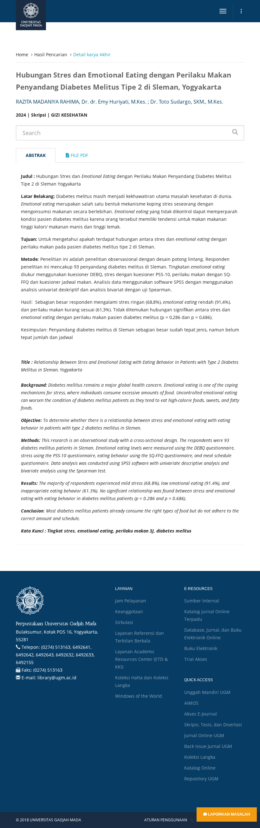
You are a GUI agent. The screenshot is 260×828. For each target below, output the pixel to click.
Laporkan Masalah (228, 814)
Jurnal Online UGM (204, 735)
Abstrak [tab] (36, 155)
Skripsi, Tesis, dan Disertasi (213, 725)
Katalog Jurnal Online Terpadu (207, 615)
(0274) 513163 (47, 670)
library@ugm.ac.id (56, 678)
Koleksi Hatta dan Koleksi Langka (141, 681)
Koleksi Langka (199, 757)
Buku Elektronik (200, 648)
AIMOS (191, 703)
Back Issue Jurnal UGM (208, 746)
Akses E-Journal (200, 714)
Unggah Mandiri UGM (207, 692)
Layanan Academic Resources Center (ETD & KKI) (141, 659)
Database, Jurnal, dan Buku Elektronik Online (213, 634)
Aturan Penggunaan (165, 820)
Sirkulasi (124, 622)
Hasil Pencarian (50, 54)
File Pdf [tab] (78, 155)
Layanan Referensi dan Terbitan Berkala (139, 637)
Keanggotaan (129, 611)
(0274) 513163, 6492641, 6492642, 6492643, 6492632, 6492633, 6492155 (55, 654)
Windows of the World (138, 696)
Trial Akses (195, 659)
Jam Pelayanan (130, 601)
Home (22, 54)
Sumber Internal (201, 601)
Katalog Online (200, 768)
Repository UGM (201, 779)
